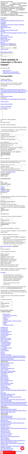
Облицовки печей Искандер (7, 358)
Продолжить (15, 246)
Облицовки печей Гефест (7, 356)
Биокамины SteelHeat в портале (8, 394)
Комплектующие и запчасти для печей (12, 321)
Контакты (3, 99)
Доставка (6, 20)
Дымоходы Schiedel (21, 418)
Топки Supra (4, 403)
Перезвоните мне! (4, 224)
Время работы (7, 32)
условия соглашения (10, 171)
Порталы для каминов (6, 390)
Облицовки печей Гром (6, 360)
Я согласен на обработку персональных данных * (13, 205)
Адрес (2, 32)
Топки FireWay (12, 399)
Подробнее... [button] (3, 272)
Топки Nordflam (23, 405)
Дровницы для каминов (15, 396)
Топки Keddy (24, 402)
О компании (3, 22)
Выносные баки (15, 436)
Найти (15, 47)
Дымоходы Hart (4, 420)
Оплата (2, 20)
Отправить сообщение (5, 311)
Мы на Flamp (13, 32)
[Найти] (13, 53)
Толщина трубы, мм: (5, 144)
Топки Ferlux (18, 402)
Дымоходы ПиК (4, 413)
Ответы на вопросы (5, 30)
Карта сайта (21, 20)
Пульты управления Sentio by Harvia (9, 442)
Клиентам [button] (3, 19)
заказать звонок (12, 45)
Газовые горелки (4, 335)
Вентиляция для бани (8, 325)
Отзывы (9, 27)
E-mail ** (3, 138)
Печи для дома (6, 316)
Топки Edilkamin (4, 405)
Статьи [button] (2, 28)
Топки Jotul (23, 403)
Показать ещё (4, 361)
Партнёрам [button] (3, 23)
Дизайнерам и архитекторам (7, 24)
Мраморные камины (16, 390)
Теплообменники (5, 437)
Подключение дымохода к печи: (8, 151)
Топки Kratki (12, 402)
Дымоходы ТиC (12, 412)
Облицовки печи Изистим (19, 356)
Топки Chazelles (17, 403)
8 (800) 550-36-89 (4, 35)
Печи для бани (4, 89)
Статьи (16, 30)
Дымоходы (9, 91)
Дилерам (16, 24)
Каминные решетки (5, 396)
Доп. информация (5, 142)
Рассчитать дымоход (5, 153)
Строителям (21, 24)
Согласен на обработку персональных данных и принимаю (12, 171)
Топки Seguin (19, 399)
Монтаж (11, 96)
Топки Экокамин (5, 399)
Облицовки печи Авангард (19, 357)
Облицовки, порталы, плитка (14, 89)
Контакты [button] (3, 31)
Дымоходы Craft (4, 412)
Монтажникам (4, 26)
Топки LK (17, 405)
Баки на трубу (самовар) (6, 436)
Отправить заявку (4, 174)
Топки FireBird (8, 401)
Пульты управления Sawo (19, 440)
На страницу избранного (6, 246)
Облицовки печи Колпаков (7, 357)
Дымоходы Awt (13, 418)
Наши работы (4, 27)
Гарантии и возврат (13, 20)
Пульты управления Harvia (7, 440)
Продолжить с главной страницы (11, 72)
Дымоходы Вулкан (22, 410)
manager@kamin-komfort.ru (7, 104)
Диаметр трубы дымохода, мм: (8, 143)
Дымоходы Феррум (13, 410)
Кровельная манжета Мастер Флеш (9, 422)
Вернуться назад (7, 70)
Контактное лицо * (13, 131)
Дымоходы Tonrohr (5, 418)
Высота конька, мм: (5, 146)
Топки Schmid (11, 405)
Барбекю (12, 92)
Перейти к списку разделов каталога (11, 73)
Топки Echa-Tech (5, 402)
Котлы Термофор (18, 451)
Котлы (15, 92)
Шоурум (7, 99)
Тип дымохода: (4, 149)
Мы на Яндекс (20, 32)
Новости (12, 30)
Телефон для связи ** (5, 135)
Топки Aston (3, 406)
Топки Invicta (10, 403)
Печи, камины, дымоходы (7, 36)
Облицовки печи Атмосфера (18, 360)
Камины (5, 91)
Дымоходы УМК (5, 410)
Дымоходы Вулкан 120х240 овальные (9, 428)
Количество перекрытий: (6, 150)
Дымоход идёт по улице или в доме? (9, 147)
